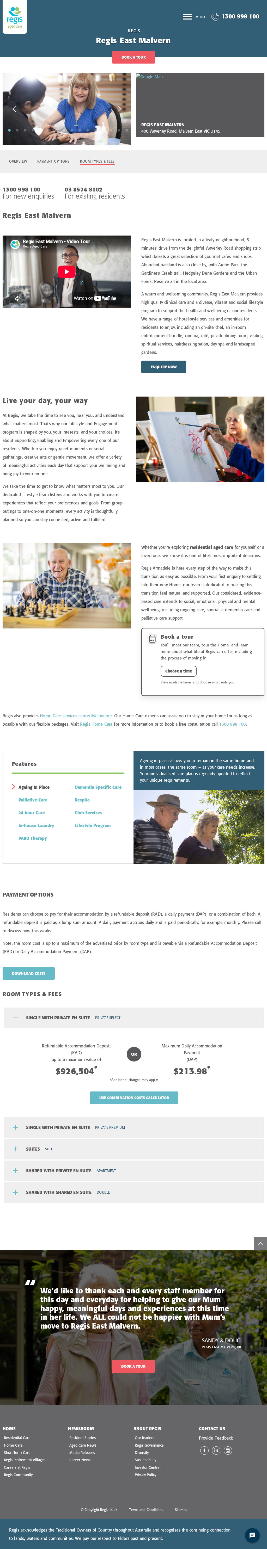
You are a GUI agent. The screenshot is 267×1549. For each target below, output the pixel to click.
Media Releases (82, 1452)
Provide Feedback (216, 1438)
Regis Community (18, 1474)
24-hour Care (32, 812)
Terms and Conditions (146, 1510)
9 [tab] (72, 130)
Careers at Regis (17, 1467)
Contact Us (212, 1428)
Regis (134, 30)
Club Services (88, 812)
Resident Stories (82, 1437)
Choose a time (178, 671)
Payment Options (53, 161)
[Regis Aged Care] (15, 17)
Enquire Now (164, 367)
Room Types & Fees (97, 161)
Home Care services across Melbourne (76, 715)
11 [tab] (87, 130)
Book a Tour (134, 57)
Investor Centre (147, 1467)
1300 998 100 (240, 16)
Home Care (13, 1445)
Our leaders (144, 1437)
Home (9, 1428)
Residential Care (17, 1437)
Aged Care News (82, 1445)
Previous (14, 109)
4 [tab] (32, 130)
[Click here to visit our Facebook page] (204, 1450)
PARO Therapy (33, 838)
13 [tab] (103, 130)
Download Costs (28, 973)
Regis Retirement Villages (24, 1460)
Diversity (142, 1452)
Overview (18, 161)
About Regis (147, 1428)
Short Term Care (17, 1452)
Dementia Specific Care (98, 787)
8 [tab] (64, 130)
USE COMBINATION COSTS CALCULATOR (134, 1097)
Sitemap (181, 1510)
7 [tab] (56, 130)
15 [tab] (119, 130)
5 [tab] (40, 130)
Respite (82, 800)
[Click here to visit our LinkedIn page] (216, 1450)
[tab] (134, 1018)
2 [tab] (17, 130)
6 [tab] (48, 130)
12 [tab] (95, 130)
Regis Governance (149, 1445)
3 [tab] (25, 130)
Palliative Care (33, 800)
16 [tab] (126, 130)
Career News (79, 1460)
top (260, 1243)
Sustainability (145, 1460)
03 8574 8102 (83, 189)
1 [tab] (9, 130)
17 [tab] (68, 137)
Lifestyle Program (93, 825)
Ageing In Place (34, 787)
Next (119, 109)
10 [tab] (79, 130)
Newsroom (81, 1428)
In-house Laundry (36, 825)
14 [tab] (111, 130)
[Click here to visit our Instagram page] (228, 1450)
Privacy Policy (145, 1474)
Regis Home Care (96, 724)
